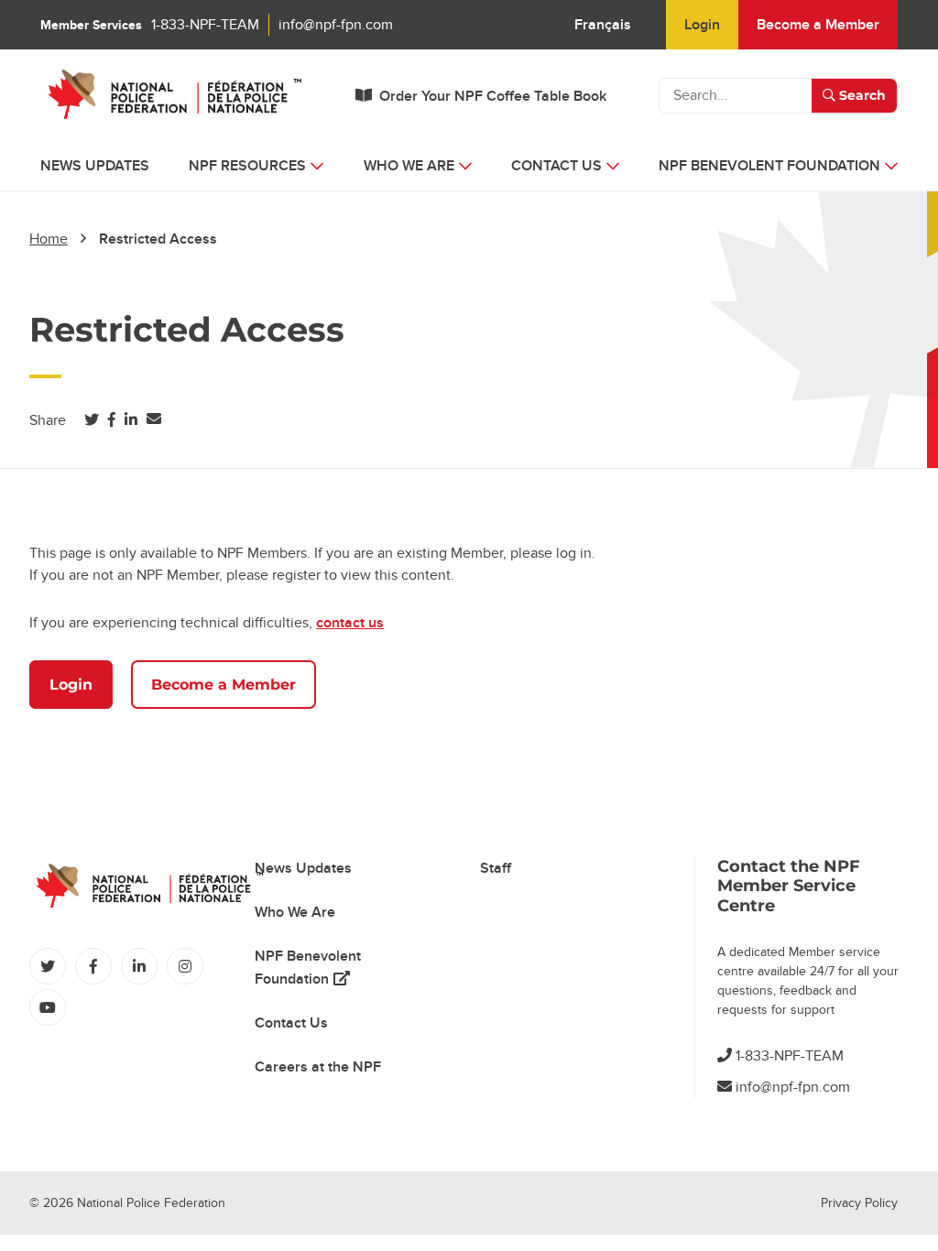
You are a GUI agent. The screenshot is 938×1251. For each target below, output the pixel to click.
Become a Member (818, 25)
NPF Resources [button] (247, 166)
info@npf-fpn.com (335, 25)
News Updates (94, 166)
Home (48, 239)
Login (702, 25)
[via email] (154, 419)
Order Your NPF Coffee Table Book (492, 96)
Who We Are (295, 912)
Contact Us (291, 1023)
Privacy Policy (859, 1203)
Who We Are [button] (409, 166)
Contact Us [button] (556, 166)
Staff (495, 868)
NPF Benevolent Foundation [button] (769, 166)
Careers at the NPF (318, 1067)
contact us (350, 623)
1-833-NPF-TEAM (205, 25)
